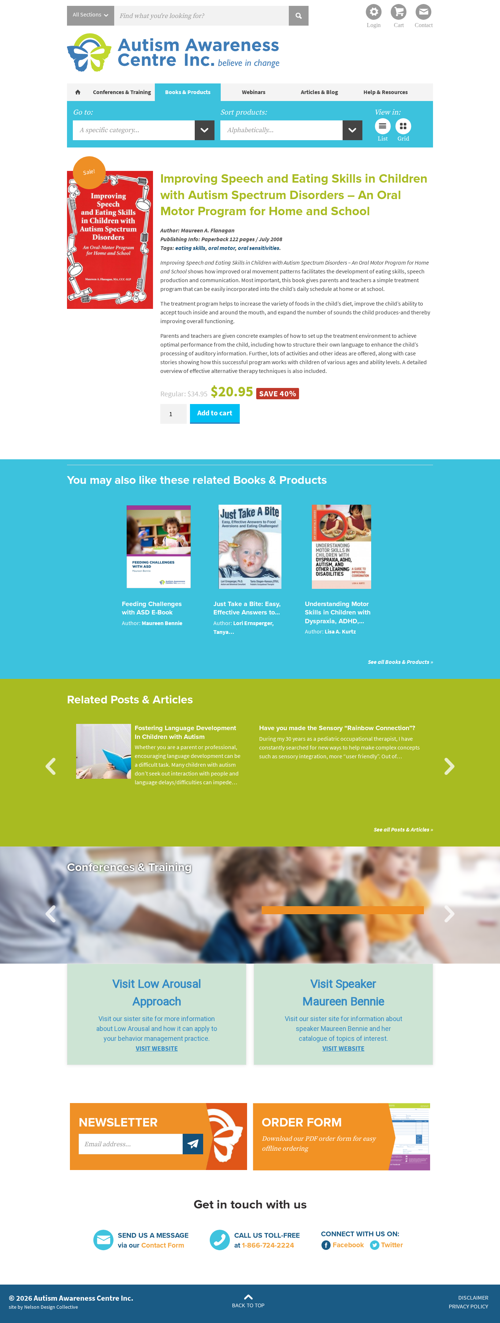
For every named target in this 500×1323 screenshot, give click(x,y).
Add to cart (214, 413)
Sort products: (243, 112)
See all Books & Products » (400, 662)
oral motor (221, 248)
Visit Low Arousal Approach (156, 992)
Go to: (83, 112)
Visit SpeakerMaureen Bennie (343, 992)
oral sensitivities (258, 248)
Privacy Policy (468, 1306)
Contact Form (162, 1245)
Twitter (392, 1245)
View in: (387, 112)
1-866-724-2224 (268, 1245)
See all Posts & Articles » (403, 829)
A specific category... (109, 130)
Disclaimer (473, 1297)
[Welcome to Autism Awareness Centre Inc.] (78, 92)
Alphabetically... (250, 130)
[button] (156, 1014)
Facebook (348, 1245)
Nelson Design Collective (51, 1307)
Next (449, 766)
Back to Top (248, 1305)
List (383, 138)
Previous (50, 766)
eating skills (190, 248)
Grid (403, 138)
